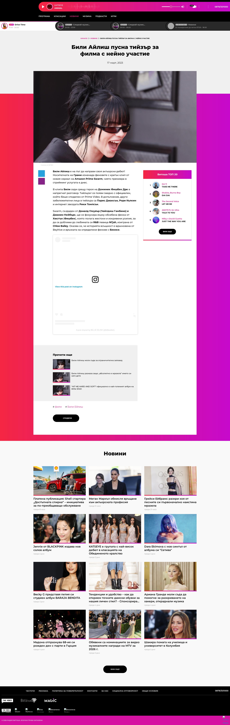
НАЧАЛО (84, 38)
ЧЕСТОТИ (30, 691)
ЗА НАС (104, 691)
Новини (74, 16)
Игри (113, 16)
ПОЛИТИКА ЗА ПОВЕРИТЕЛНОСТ (67, 691)
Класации (60, 16)
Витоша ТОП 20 (167, 174)
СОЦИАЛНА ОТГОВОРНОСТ (125, 691)
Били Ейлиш (75, 406)
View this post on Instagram (69, 286)
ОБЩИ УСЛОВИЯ (150, 691)
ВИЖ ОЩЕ (167, 232)
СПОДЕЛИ (67, 418)
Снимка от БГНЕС (47, 165)
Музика (87, 16)
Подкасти (101, 16)
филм (58, 406)
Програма (44, 16)
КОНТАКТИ (92, 691)
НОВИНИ (93, 38)
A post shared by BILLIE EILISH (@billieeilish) (95, 330)
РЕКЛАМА (43, 691)
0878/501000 (221, 6)
